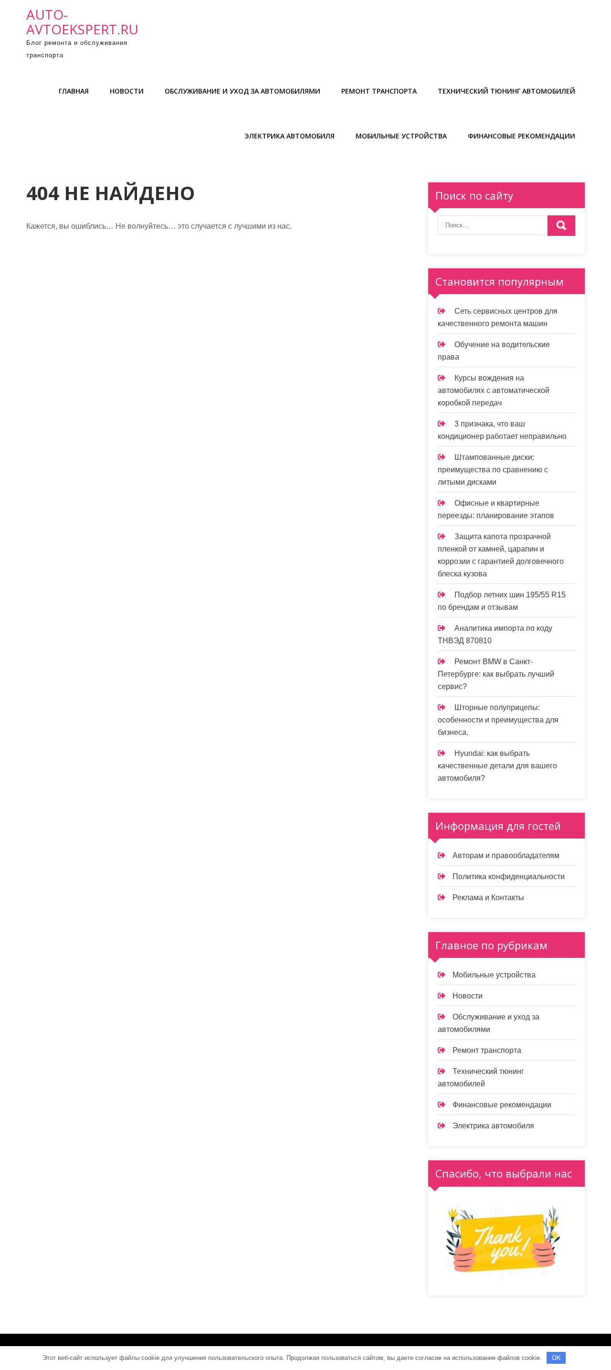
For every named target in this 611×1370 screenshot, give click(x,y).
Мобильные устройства (401, 135)
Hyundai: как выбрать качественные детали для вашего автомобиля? (497, 765)
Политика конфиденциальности (509, 876)
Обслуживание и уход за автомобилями (242, 91)
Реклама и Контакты (488, 897)
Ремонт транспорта (379, 91)
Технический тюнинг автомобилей (506, 91)
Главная (74, 91)
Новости (127, 91)
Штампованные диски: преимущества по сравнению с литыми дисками (493, 469)
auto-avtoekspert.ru (82, 21)
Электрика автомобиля (289, 135)
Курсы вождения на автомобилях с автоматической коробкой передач (493, 390)
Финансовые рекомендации (521, 135)
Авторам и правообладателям (506, 855)
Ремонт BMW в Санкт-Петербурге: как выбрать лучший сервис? (496, 674)
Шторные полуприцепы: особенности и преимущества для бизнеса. (498, 719)
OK (556, 1357)
